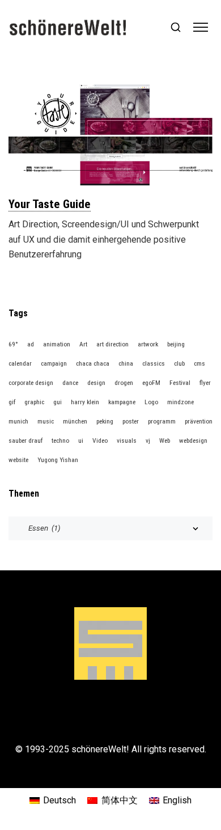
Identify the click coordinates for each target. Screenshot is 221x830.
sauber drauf (25, 440)
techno (60, 440)
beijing (176, 344)
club (179, 363)
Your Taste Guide (49, 204)
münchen (75, 421)
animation (56, 344)
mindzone (180, 402)
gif (11, 402)
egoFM (151, 383)
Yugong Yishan (57, 460)
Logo (151, 402)
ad (30, 344)
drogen (123, 383)
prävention (198, 421)
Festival (179, 383)
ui (80, 440)
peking (104, 421)
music (45, 421)
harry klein (85, 402)
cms (199, 363)
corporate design (30, 383)
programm (162, 421)
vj (148, 440)
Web (164, 440)
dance (70, 383)
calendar (20, 363)
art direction (112, 344)
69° (13, 344)
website (18, 460)
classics (153, 363)
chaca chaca (92, 363)
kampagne (121, 402)
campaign (54, 363)
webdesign (193, 440)
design (96, 383)
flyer (205, 383)
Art (83, 344)
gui (57, 402)
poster (130, 421)
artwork (148, 344)
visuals (127, 440)
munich (18, 421)
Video (100, 440)
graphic (34, 402)
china (125, 363)
